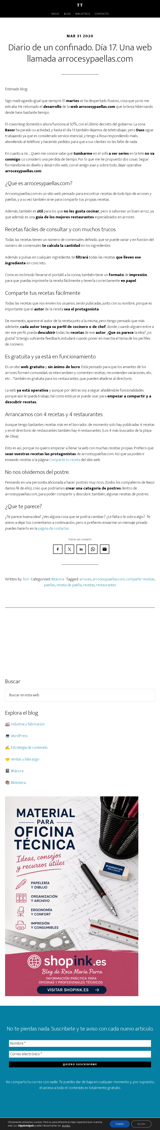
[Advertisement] (80, 643)
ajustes (66, 1125)
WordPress (19, 736)
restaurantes (106, 585)
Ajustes (141, 1124)
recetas (89, 585)
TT (80, 5)
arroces (85, 579)
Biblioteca (18, 782)
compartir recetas (140, 579)
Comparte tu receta (64, 460)
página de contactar (53, 528)
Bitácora (57, 579)
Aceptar (120, 1124)
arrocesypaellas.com (109, 579)
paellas (49, 585)
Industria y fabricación (28, 724)
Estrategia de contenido (29, 747)
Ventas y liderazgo (25, 759)
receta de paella (69, 585)
